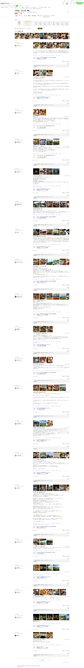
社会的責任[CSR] (28, 665)
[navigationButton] (68, 35)
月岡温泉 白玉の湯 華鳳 (22, 10)
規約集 (36, 665)
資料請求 (38, 665)
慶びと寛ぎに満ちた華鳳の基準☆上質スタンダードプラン (43, 246)
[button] (17, 36)
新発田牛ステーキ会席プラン (40, 646)
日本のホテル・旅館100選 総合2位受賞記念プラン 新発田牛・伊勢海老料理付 (46, 57)
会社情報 (18, 665)
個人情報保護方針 (22, 665)
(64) (34, 15)
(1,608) (46, 15)
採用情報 (32, 665)
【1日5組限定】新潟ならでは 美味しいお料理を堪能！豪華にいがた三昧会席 (46, 552)
